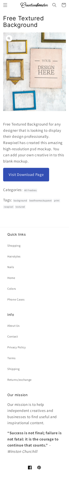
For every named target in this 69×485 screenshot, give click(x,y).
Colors (11, 289)
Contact (12, 336)
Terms (11, 358)
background (20, 200)
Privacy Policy (16, 347)
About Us (13, 326)
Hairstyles (14, 256)
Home (11, 278)
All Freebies (30, 190)
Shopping (14, 246)
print (56, 200)
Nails (10, 267)
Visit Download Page (26, 174)
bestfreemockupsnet (40, 200)
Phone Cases (16, 299)
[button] (5, 5)
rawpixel (8, 206)
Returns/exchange (19, 380)
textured (20, 206)
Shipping (13, 369)
